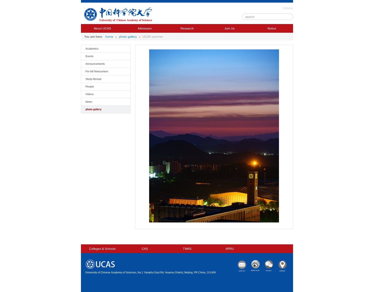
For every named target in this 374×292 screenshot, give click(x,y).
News (88, 101)
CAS (145, 248)
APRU (230, 248)
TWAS (187, 248)
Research (187, 28)
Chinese (288, 8)
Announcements (95, 63)
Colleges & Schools (102, 248)
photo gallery (93, 109)
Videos (89, 94)
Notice (272, 28)
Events (89, 56)
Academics (91, 48)
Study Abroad (93, 79)
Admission (145, 28)
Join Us (229, 28)
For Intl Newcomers (96, 71)
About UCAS (102, 28)
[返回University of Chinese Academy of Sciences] (119, 15)
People (89, 86)
